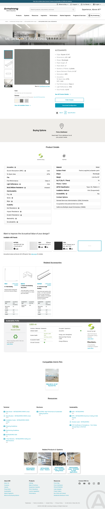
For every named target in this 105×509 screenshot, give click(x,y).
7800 (5, 284)
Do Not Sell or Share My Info (72, 503)
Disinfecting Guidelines (12, 430)
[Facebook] (80, 484)
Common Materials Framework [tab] (38, 328)
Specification (71, 113)
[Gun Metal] (22, 101)
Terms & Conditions (38, 503)
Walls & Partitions (33, 485)
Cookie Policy (49, 503)
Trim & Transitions (33, 489)
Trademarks (28, 503)
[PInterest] (89, 484)
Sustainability (7, 491)
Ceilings (31, 483)
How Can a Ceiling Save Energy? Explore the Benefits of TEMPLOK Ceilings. (52, 1)
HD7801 (39, 284)
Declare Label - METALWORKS (80, 422)
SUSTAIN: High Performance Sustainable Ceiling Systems (50, 412)
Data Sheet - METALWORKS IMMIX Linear (18, 411)
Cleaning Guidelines (11, 426)
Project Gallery (57, 491)
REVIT (61, 113)
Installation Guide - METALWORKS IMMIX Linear (17, 421)
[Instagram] (93, 484)
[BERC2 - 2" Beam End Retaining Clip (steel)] (28, 275)
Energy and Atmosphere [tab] (65, 334)
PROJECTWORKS (58, 487)
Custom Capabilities (34, 491)
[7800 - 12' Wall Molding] (11, 275)
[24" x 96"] (8, 73)
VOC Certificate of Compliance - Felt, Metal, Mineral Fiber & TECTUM (84, 426)
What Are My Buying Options (11, 495)
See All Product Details (62, 94)
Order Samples (57, 489)
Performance (32, 493)
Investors (6, 485)
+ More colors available (15, 284)
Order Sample (69, 100)
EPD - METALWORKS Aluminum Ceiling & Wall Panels (85, 417)
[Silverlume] (27, 101)
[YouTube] (84, 484)
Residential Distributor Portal (61, 495)
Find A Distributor (58, 485)
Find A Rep (56, 483)
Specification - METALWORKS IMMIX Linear (18, 416)
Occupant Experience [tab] (64, 328)
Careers (6, 487)
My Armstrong (95, 15)
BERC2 (23, 284)
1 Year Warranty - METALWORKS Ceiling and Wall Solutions (18, 439)
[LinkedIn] (98, 484)
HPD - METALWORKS (78, 411)
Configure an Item (45, 86)
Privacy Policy (59, 503)
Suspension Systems (34, 487)
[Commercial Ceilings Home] (11, 9)
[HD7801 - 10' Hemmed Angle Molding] (44, 275)
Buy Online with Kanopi (60, 493)
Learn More (10, 344)
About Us (6, 483)
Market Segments (8, 493)
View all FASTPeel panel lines (39, 97)
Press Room (7, 489)
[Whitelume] (17, 101)
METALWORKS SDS (11, 434)
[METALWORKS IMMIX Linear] (8, 54)
